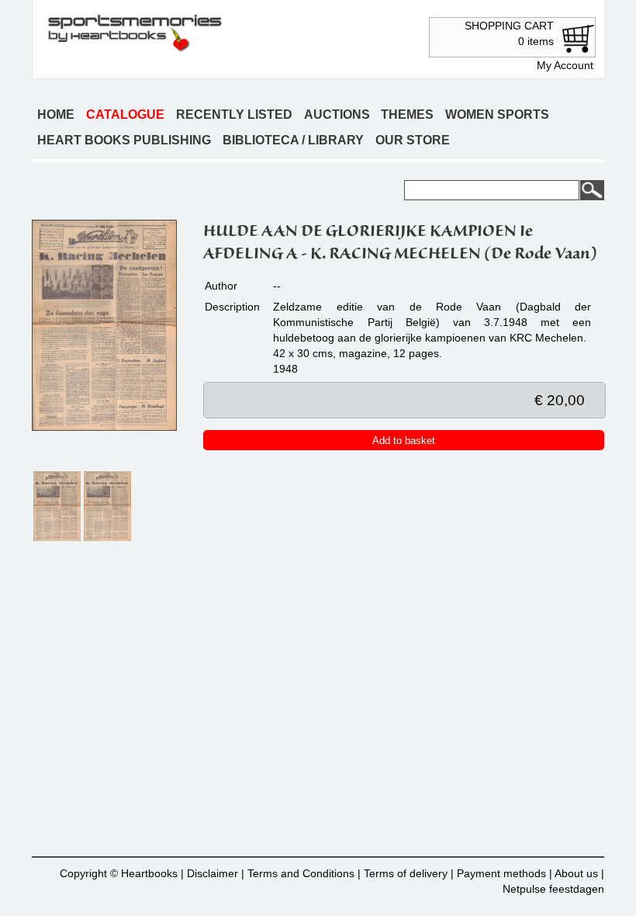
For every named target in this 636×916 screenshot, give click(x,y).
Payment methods (501, 873)
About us (576, 873)
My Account (565, 65)
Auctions (337, 114)
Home (55, 114)
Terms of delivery (406, 873)
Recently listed (234, 114)
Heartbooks (149, 873)
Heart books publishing (124, 140)
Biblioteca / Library (293, 140)
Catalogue (125, 114)
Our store (412, 140)
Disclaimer (212, 873)
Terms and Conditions (300, 873)
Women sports (497, 114)
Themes (407, 114)
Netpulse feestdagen (553, 889)
